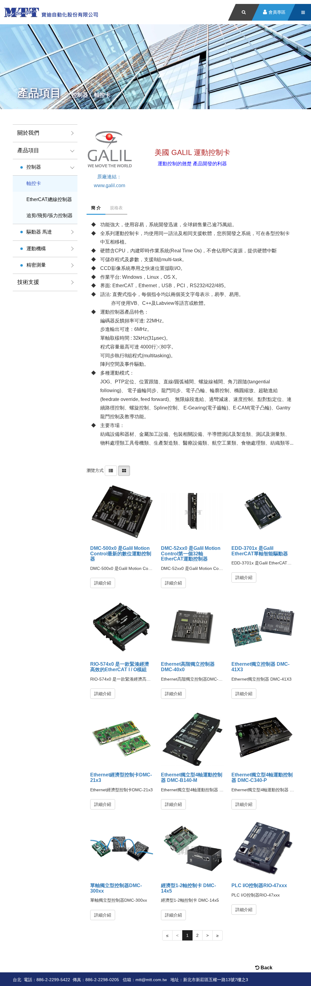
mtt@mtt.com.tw (151, 979)
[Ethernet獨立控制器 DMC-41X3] (262, 627)
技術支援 (28, 282)
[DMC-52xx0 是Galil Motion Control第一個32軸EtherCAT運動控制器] (192, 511)
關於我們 (28, 133)
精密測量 (36, 265)
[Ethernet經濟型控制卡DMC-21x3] (121, 738)
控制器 (33, 167)
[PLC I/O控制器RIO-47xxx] (262, 848)
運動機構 (36, 248)
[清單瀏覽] (111, 470)
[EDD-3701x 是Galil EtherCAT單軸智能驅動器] (262, 511)
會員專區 (276, 12)
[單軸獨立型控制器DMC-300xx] (121, 848)
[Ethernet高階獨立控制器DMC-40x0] (192, 627)
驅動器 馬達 (39, 231)
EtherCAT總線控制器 (49, 199)
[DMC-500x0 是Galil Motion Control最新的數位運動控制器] (121, 511)
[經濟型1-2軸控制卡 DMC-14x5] (192, 848)
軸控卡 (33, 183)
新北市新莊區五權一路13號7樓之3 (215, 979)
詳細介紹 (102, 582)
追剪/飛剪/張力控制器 (49, 215)
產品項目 (28, 150)
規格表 (116, 207)
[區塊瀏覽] (124, 470)
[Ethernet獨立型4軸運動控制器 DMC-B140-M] (192, 738)
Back (265, 967)
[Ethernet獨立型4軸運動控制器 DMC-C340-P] (262, 738)
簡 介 (96, 207)
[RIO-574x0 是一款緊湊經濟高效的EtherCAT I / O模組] (121, 627)
